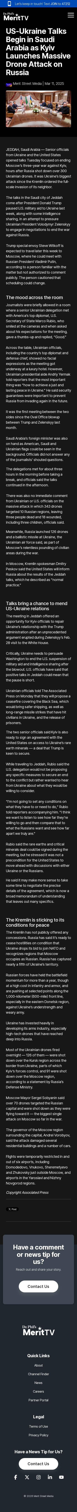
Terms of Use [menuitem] (38, 1426)
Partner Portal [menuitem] (38, 1400)
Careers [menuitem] (38, 1391)
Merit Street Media (27, 83)
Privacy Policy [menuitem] (38, 1435)
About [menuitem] (38, 1365)
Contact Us (38, 1286)
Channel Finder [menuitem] (38, 1374)
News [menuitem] (38, 1383)
